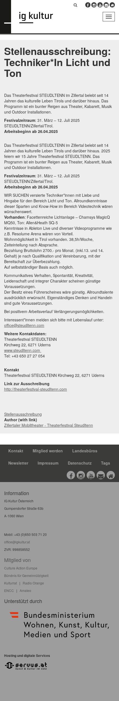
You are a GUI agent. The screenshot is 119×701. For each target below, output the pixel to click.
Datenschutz (80, 463)
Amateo (25, 590)
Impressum (48, 463)
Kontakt (15, 450)
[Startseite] (40, 17)
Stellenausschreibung (23, 414)
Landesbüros (84, 450)
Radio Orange (33, 583)
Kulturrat (10, 583)
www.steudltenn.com (22, 350)
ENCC (9, 590)
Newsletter (18, 463)
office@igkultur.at (17, 541)
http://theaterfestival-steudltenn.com (35, 389)
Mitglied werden (48, 450)
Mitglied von (17, 559)
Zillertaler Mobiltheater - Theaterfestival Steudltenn (48, 425)
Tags (105, 463)
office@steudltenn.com (24, 325)
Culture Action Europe (20, 568)
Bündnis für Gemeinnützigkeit (26, 575)
